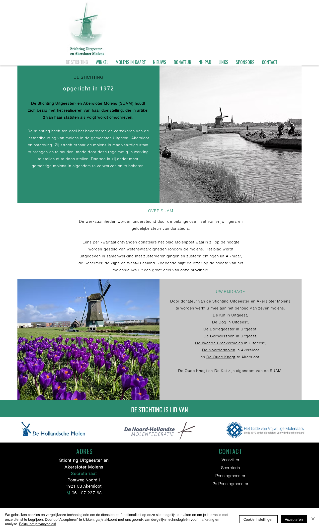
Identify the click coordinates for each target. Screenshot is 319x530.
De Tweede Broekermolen (219, 343)
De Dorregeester (219, 329)
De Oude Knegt (221, 357)
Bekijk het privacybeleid (37, 523)
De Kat (219, 315)
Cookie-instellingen (258, 519)
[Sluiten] (313, 519)
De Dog (219, 322)
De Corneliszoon (219, 336)
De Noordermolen (218, 350)
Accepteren (294, 519)
